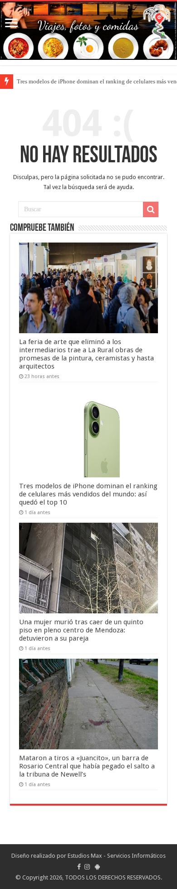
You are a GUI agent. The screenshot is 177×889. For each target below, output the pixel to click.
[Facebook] (79, 866)
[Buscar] (150, 209)
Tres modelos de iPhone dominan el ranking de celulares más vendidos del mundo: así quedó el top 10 (88, 494)
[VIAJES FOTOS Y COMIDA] (88, 30)
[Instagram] (87, 866)
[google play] (97, 866)
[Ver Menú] (11, 23)
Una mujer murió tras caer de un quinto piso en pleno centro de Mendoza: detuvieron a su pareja (81, 630)
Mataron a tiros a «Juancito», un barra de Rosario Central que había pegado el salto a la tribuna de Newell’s (87, 766)
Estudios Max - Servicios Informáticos (117, 855)
